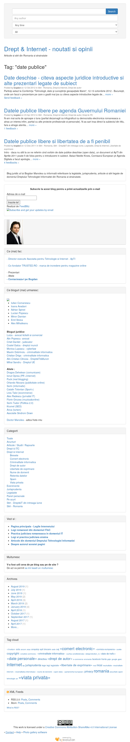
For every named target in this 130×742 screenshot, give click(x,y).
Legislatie (88, 145)
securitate (114, 671)
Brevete (14, 455)
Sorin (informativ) (16, 386)
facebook (96, 659)
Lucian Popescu (19, 313)
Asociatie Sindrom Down (20, 413)
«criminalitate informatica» (51, 653)
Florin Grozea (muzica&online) (23, 399)
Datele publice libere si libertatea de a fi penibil (57, 141)
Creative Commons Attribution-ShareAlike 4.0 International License (81, 727)
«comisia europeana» (106, 649)
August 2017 (18, 620)
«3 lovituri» (11, 649)
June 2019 (16, 593)
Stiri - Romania (45, 87)
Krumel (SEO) (14, 406)
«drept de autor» (59, 658)
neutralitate (107, 665)
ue (17, 678)
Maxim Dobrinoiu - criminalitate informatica (29, 352)
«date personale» (22, 658)
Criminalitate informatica (23, 462)
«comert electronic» (77, 648)
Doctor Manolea (15, 420)
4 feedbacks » (11, 162)
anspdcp (35, 649)
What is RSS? (13, 707)
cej (57, 649)
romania (101, 671)
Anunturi (11, 441)
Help (18, 732)
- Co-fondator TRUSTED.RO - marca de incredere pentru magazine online (46, 265)
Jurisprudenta (14, 489)
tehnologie (11, 678)
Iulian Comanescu (20, 303)
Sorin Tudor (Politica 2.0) (20, 403)
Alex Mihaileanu (19, 323)
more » (109, 94)
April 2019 (16, 600)
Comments (34, 699)
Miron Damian (18, 316)
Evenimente (13, 485)
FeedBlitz (24, 206)
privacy (88, 671)
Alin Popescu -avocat (18, 338)
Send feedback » (13, 97)
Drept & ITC (87, 114)
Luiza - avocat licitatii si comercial (24, 335)
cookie (119, 649)
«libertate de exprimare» (76, 665)
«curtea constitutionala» (75, 653)
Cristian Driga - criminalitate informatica (28, 355)
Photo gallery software (35, 732)
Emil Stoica (17, 319)
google (114, 659)
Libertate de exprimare (22, 469)
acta (18, 649)
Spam (13, 479)
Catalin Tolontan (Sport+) (20, 389)
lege (44, 665)
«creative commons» (28, 653)
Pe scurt (11, 499)
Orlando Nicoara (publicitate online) (26, 382)
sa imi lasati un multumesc (39, 568)
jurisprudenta (33, 665)
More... (15, 627)
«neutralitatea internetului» (25, 671)
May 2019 (16, 596)
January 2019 (18, 606)
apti (41, 649)
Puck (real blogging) (17, 379)
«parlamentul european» (74, 671)
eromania (88, 659)
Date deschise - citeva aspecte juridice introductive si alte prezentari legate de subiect (64, 80)
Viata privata (16, 482)
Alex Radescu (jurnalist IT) (21, 396)
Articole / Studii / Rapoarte (21, 445)
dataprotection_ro (92, 653)
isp (24, 665)
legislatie (55, 665)
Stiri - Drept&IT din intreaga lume (68, 145)
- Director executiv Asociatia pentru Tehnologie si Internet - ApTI (41, 258)
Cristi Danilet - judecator (19, 342)
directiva (42, 659)
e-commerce (78, 659)
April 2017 (16, 623)
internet (14, 664)
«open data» (58, 671)
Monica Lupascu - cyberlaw (21, 348)
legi (48, 665)
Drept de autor (74, 87)
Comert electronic (19, 458)
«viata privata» (34, 677)
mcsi (99, 665)
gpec (120, 659)
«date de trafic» (108, 653)
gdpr (109, 659)
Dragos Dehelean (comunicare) (23, 372)
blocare (47, 649)
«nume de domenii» (44, 671)
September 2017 (20, 617)
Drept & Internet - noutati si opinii (48, 48)
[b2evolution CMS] (65, 739)
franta (104, 659)
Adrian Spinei (18, 309)
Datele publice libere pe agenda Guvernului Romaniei (65, 110)
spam (120, 671)
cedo (54, 649)
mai (94, 665)
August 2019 (18, 586)
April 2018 (16, 610)
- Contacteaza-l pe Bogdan (22, 279)
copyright (13, 653)
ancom (23, 649)
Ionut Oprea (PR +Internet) (21, 375)
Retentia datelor (18, 475)
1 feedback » (11, 128)
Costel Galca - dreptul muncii (22, 345)
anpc (29, 649)
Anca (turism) (14, 409)
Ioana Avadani (18, 306)
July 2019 (16, 589)
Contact (10, 732)
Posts (24, 699)
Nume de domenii (19, 472)
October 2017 (18, 613)
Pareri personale (16, 496)
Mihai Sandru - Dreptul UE (21, 362)
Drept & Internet (60, 87)
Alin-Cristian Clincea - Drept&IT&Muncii (28, 358)
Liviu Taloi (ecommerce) (19, 392)
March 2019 (17, 603)
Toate (10, 438)
